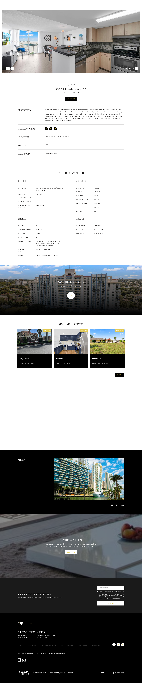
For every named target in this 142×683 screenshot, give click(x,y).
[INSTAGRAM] (118, 644)
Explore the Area (117, 505)
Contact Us (96, 645)
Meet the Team (31, 645)
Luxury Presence (66, 673)
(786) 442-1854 (22, 635)
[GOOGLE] (122, 644)
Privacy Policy (116, 598)
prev (8, 68)
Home (20, 645)
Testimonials (82, 645)
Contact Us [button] (71, 552)
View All (119, 374)
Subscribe (110, 603)
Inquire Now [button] (71, 98)
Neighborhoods (67, 645)
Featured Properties (48, 645)
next (12, 68)
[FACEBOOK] (114, 644)
